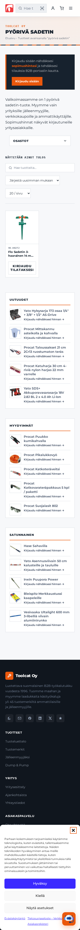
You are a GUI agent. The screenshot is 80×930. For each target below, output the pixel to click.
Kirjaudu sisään (27, 81)
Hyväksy (40, 883)
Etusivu (10, 38)
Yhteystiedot (15, 803)
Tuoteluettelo (15, 741)
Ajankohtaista (16, 795)
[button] (73, 830)
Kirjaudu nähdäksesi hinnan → (44, 319)
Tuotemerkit (15, 749)
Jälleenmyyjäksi (17, 757)
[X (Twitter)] (50, 718)
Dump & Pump (17, 765)
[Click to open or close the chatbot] (69, 919)
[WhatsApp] (9, 718)
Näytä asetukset (40, 908)
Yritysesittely (15, 787)
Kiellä (40, 896)
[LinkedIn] (40, 718)
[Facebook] (30, 718)
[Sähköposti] (20, 718)
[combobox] (30, 8)
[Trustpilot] (60, 718)
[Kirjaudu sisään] (53, 8)
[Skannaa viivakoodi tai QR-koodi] (42, 8)
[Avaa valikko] (71, 8)
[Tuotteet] (62, 8)
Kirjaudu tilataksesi (22, 268)
